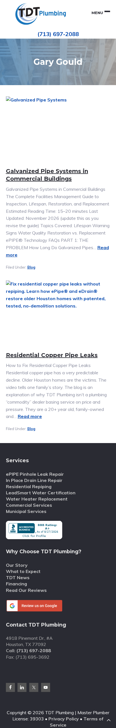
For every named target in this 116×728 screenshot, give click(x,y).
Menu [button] (97, 12)
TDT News (18, 577)
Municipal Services (26, 511)
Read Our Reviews (26, 590)
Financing (16, 584)
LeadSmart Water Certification (40, 492)
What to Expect (23, 571)
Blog (31, 267)
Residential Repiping (29, 486)
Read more (30, 416)
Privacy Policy (63, 719)
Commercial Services (29, 505)
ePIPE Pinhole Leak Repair (35, 474)
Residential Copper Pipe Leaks (52, 355)
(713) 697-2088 (58, 33)
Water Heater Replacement (37, 499)
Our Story (17, 565)
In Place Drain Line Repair (34, 480)
